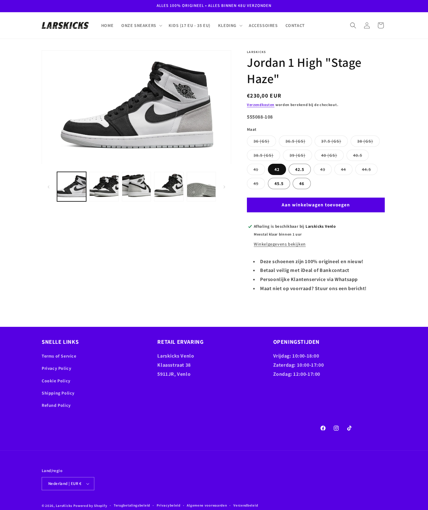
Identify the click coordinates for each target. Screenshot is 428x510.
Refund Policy (56, 405)
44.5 (370, 170)
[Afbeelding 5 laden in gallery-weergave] (201, 186)
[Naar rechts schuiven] (224, 187)
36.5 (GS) (298, 142)
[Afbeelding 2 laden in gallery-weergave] (103, 186)
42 (276, 169)
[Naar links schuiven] (48, 187)
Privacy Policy (56, 368)
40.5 (361, 156)
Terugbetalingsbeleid (132, 505)
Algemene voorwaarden (207, 505)
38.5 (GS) (266, 156)
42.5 (299, 169)
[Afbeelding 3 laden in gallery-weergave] (136, 186)
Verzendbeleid (245, 505)
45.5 (279, 183)
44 (346, 170)
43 (326, 170)
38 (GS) (368, 142)
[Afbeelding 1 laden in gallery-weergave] (71, 186)
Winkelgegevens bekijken (280, 244)
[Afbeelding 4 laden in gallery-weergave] (168, 186)
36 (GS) (264, 142)
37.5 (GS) (334, 142)
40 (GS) (332, 156)
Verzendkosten (260, 104)
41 (259, 170)
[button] (141, 25)
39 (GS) (301, 156)
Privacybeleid (168, 505)
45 (259, 184)
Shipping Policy (58, 393)
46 (301, 183)
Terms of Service (59, 356)
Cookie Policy (56, 381)
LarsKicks (64, 505)
